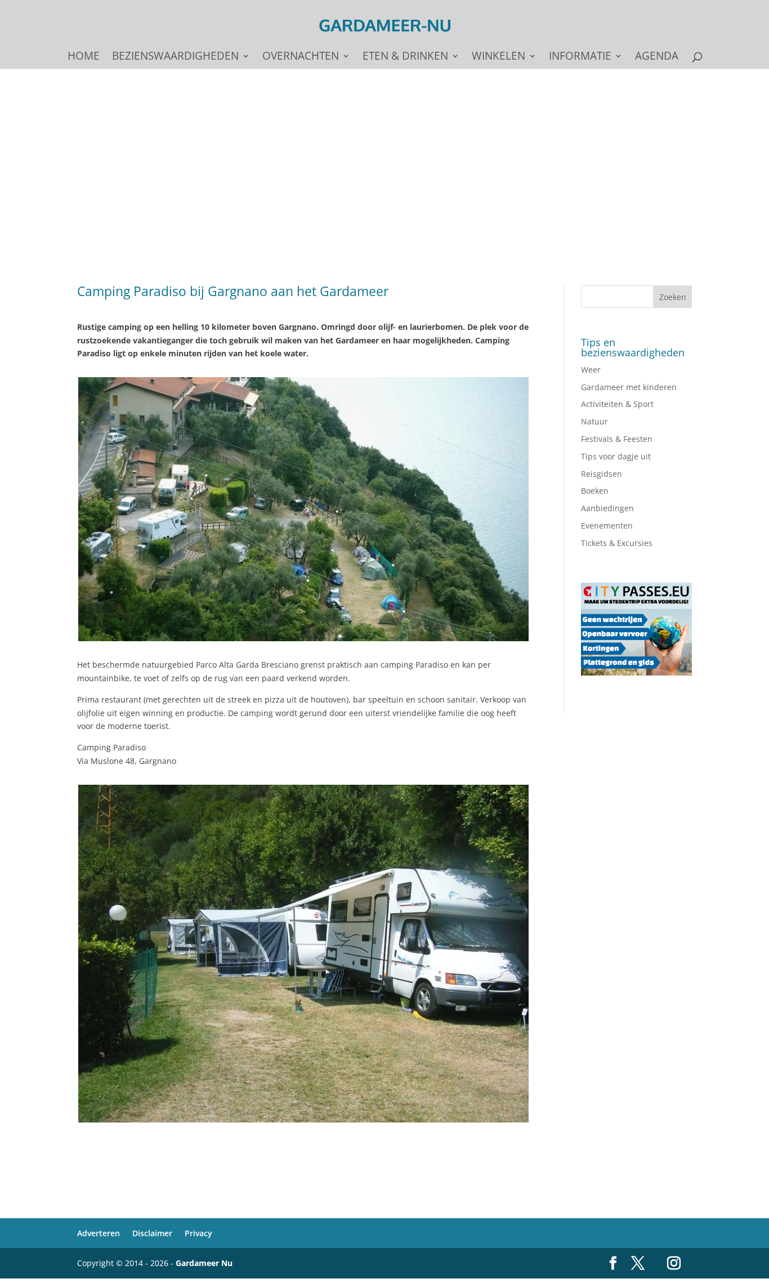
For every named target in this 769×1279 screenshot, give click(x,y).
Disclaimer (152, 1233)
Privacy (198, 1233)
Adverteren (98, 1233)
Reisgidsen (601, 473)
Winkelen (498, 57)
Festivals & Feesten (616, 438)
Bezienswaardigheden (175, 57)
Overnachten (300, 57)
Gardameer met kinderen (629, 387)
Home (84, 57)
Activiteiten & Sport (617, 404)
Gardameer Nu (204, 1263)
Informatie (580, 57)
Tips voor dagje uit (616, 456)
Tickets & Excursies (616, 543)
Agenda (656, 57)
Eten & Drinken (405, 57)
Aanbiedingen (607, 508)
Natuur (594, 421)
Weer (591, 369)
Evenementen (607, 525)
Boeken (595, 490)
